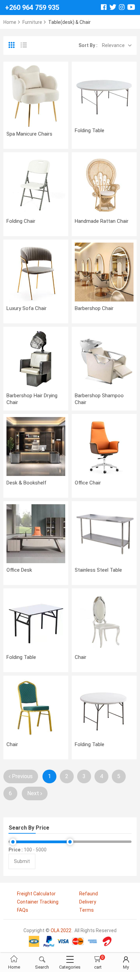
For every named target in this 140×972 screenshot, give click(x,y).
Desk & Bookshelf (26, 483)
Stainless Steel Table (98, 570)
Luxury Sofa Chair (26, 308)
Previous (22, 776)
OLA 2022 (61, 930)
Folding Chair (20, 221)
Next (33, 793)
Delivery (87, 902)
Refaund (88, 893)
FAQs (22, 910)
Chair (80, 657)
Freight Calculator (36, 893)
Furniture (32, 22)
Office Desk (19, 570)
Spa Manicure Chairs (29, 134)
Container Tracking (37, 902)
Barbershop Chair (94, 308)
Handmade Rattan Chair (101, 221)
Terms (86, 910)
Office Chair (88, 483)
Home (9, 22)
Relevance (113, 45)
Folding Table (89, 130)
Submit (22, 861)
